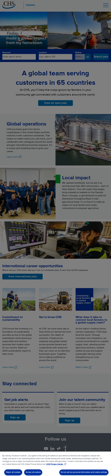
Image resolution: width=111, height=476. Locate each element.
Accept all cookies (33, 472)
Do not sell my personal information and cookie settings (84, 472)
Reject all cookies (13, 472)
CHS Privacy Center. (54, 464)
